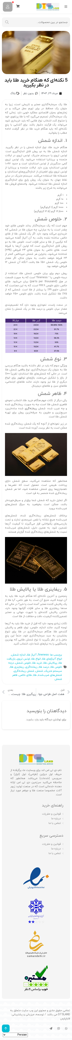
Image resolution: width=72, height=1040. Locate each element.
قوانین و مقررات (51, 814)
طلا (35, 675)
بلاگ (13, 93)
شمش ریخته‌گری (24, 671)
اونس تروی (23, 659)
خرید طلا (37, 663)
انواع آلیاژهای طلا (52, 659)
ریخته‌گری (31, 408)
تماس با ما (55, 823)
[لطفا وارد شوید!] (7, 7)
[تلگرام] (51, 1028)
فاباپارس (65, 1018)
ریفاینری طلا (17, 667)
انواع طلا (36, 659)
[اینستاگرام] (58, 1028)
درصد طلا (44, 667)
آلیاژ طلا (31, 655)
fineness (43, 655)
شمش (39, 671)
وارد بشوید (32, 719)
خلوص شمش (23, 663)
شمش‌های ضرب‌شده (50, 675)
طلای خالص (25, 675)
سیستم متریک (53, 671)
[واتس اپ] (66, 1028)
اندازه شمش (18, 655)
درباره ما (56, 818)
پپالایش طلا (50, 663)
